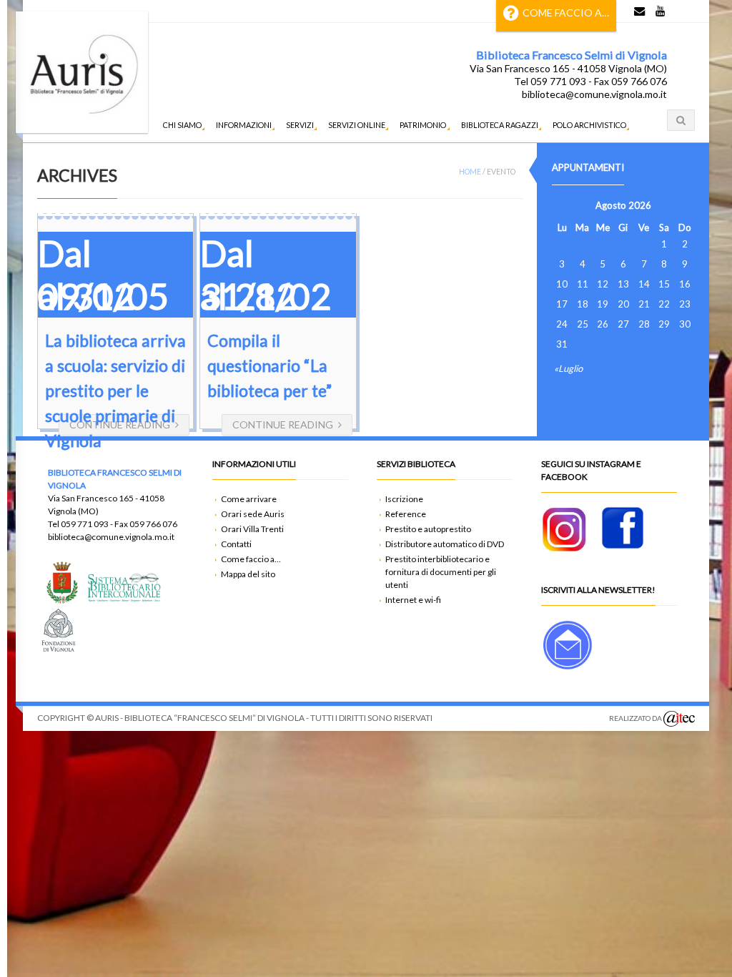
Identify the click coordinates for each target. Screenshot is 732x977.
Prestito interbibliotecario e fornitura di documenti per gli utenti (440, 572)
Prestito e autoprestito (428, 529)
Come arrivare (249, 499)
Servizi (300, 124)
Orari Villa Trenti (252, 529)
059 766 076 (153, 524)
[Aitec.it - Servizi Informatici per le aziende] (679, 719)
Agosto (610, 205)
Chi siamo (182, 124)
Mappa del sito (248, 574)
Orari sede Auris (253, 514)
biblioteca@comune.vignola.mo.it (594, 94)
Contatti (236, 544)
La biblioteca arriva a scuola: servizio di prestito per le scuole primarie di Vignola (115, 390)
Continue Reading (282, 424)
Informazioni (244, 124)
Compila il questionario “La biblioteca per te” (269, 365)
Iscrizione (404, 499)
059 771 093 (85, 524)
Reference (405, 514)
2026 (639, 205)
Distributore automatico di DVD (444, 544)
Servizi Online (356, 124)
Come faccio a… (566, 12)
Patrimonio (423, 124)
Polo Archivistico (589, 124)
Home (470, 171)
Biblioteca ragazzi (499, 124)
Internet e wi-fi (413, 599)
